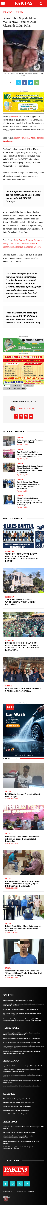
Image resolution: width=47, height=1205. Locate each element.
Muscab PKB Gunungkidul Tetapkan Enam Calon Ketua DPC (21, 1009)
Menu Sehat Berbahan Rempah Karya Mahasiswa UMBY (19, 1102)
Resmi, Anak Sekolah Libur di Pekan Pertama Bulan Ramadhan (21, 1086)
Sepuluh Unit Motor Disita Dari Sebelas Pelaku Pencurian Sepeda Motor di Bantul (21, 557)
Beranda (7, 12)
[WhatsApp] (36, 82)
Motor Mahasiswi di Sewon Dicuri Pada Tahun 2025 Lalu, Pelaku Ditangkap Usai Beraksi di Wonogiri (23, 973)
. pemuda (16, 385)
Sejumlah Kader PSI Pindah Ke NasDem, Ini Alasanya (23, 689)
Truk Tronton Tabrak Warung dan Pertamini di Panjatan (20, 602)
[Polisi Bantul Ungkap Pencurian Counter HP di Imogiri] (9, 440)
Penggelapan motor (14, 389)
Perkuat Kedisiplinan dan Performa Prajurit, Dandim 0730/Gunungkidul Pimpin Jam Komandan (22, 646)
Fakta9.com (15, 116)
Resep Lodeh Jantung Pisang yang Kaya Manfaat (17, 1106)
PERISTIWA (9, 551)
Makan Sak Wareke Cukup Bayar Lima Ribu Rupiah (18, 1099)
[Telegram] (30, 82)
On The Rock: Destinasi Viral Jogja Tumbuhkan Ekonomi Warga (21, 1042)
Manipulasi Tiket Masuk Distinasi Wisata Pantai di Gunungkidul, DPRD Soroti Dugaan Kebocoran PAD (22, 1052)
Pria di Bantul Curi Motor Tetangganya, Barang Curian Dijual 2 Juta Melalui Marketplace (23, 928)
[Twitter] (18, 82)
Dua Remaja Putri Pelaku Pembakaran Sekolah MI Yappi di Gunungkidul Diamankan (29, 454)
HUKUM (20, 12)
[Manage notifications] (6, 1199)
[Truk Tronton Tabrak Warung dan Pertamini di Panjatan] (23, 580)
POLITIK (8, 686)
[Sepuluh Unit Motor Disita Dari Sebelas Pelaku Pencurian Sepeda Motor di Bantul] (23, 535)
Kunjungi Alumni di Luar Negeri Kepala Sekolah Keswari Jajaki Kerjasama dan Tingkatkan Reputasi (21, 1070)
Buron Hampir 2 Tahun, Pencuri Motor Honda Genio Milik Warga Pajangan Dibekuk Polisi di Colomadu (30, 469)
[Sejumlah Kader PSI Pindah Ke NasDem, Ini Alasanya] (23, 669)
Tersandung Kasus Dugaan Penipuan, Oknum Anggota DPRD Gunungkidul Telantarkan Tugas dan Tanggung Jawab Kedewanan (22, 1019)
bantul (28, 385)
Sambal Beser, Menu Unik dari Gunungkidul (16, 1110)
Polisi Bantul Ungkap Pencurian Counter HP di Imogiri (30, 441)
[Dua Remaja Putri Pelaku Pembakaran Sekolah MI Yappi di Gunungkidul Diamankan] (9, 453)
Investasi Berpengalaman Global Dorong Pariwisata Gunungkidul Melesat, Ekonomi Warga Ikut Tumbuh (21, 1033)
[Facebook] (24, 82)
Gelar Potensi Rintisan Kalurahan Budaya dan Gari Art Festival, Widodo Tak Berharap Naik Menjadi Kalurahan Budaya (23, 243)
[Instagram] (21, 416)
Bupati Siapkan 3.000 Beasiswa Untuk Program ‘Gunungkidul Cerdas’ (23, 1065)
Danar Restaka (26, 408)
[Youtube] (31, 416)
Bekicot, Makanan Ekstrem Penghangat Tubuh (16, 1114)
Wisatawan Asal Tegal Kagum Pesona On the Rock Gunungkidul (21, 1038)
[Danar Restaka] (13, 408)
